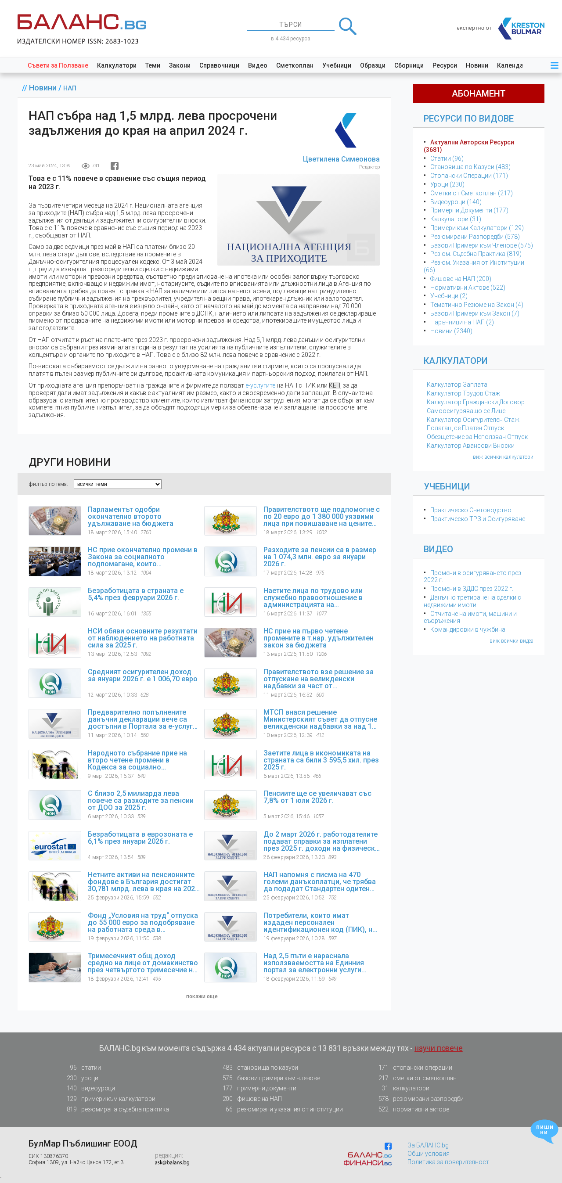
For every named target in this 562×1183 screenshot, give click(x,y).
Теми (152, 65)
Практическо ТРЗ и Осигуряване (477, 518)
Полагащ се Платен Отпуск (465, 427)
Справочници (219, 65)
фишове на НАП (252, 1098)
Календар (512, 65)
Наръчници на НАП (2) (462, 322)
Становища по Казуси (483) (470, 166)
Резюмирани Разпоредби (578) (475, 236)
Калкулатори (117, 65)
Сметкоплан (294, 65)
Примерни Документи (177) (469, 210)
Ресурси (444, 65)
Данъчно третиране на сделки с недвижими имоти (472, 601)
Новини (477, 65)
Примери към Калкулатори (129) (477, 227)
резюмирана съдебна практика (118, 1109)
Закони (180, 65)
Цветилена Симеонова (341, 159)
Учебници (336, 65)
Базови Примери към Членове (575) (481, 245)
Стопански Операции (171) (469, 175)
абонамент (479, 93)
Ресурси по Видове (469, 118)
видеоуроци (91, 1088)
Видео (257, 65)
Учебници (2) (449, 295)
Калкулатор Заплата (457, 384)
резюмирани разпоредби (421, 1098)
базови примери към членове (271, 1078)
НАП (69, 88)
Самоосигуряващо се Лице (466, 410)
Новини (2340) (451, 330)
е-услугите (260, 385)
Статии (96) (447, 158)
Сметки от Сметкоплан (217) (471, 193)
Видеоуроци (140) (456, 201)
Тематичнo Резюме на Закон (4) (476, 304)
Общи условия (428, 1153)
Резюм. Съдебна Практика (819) (476, 253)
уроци (82, 1078)
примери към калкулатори (111, 1098)
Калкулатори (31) (455, 219)
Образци (372, 65)
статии (85, 1067)
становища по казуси (261, 1067)
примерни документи (259, 1088)
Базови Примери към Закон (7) (474, 313)
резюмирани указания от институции (284, 1109)
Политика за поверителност (448, 1161)
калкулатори (405, 1088)
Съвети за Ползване (58, 65)
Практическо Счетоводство (471, 510)
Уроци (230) (447, 184)
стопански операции (415, 1067)
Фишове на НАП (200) (460, 278)
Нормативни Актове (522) (467, 287)
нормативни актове (413, 1109)
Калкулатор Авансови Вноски (471, 445)
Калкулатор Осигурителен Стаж (473, 419)
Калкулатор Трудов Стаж (463, 393)
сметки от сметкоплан (417, 1078)
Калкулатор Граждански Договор (476, 402)
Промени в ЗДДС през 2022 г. (471, 588)
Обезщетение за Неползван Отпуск (477, 436)
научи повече (438, 1048)
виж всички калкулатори (503, 457)
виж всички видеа (511, 641)
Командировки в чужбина (467, 629)
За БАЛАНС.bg (428, 1145)
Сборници (409, 65)
